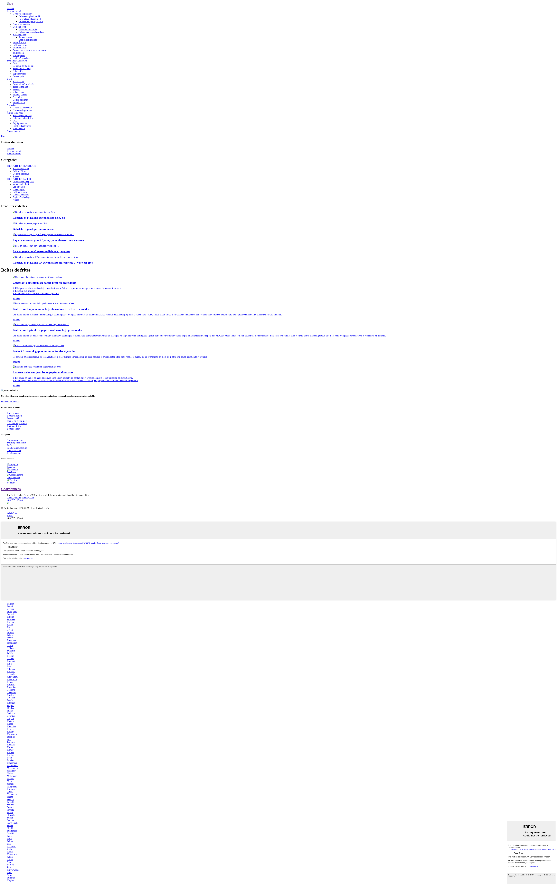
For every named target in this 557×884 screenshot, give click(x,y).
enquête (16, 298)
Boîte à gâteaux (20, 94)
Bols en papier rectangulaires (32, 32)
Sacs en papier (19, 34)
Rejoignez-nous (20, 123)
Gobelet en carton (21, 194)
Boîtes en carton (20, 45)
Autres (16, 176)
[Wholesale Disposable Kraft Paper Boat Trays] (37, 366)
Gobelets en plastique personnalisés (33, 228)
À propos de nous (15, 113)
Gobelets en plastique (22, 13)
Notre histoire (19, 128)
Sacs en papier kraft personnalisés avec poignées (41, 251)
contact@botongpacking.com (20, 497)
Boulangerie (18, 76)
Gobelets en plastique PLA (31, 21)
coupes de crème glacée (18, 421)
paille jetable (18, 53)
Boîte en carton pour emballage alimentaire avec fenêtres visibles (51, 309)
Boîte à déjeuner (20, 100)
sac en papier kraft (21, 184)
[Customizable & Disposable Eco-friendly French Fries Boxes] (38, 345)
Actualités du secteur (22, 107)
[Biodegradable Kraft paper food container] (37, 277)
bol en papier (19, 189)
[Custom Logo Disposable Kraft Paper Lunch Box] (41, 324)
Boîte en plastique (21, 174)
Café (15, 63)
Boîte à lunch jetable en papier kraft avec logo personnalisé (48, 330)
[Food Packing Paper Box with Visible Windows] (43, 303)
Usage (10, 79)
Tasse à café (18, 81)
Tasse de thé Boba (21, 87)
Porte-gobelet (19, 55)
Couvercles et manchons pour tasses (29, 50)
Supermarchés (19, 73)
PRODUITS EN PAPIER (19, 179)
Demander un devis (10, 401)
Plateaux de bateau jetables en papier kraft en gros (43, 372)
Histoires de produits (22, 110)
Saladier (16, 89)
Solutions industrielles (23, 118)
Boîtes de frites (19, 47)
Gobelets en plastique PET (31, 19)
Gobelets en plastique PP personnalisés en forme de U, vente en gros (53, 262)
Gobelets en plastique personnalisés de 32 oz (39, 217)
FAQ (15, 120)
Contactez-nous (14, 131)
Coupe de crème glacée (23, 84)
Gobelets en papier (21, 24)
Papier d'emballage (21, 58)
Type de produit (14, 11)
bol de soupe (18, 92)
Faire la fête (18, 71)
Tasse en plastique (21, 168)
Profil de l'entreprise (22, 126)
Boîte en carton (20, 192)
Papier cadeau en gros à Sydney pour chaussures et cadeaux (48, 240)
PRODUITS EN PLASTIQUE (21, 166)
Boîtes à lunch (19, 42)
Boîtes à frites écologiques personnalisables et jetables (44, 351)
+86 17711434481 (15, 500)
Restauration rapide (21, 68)
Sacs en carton (25, 37)
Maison (10, 8)
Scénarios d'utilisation (17, 60)
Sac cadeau (18, 97)
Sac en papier (19, 187)
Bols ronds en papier (28, 29)
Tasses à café (13, 418)
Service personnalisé (22, 115)
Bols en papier (19, 27)
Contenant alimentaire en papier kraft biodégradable (44, 282)
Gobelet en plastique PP (29, 16)
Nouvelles (11, 105)
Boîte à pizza (19, 102)
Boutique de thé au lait (23, 66)
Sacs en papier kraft (28, 40)
